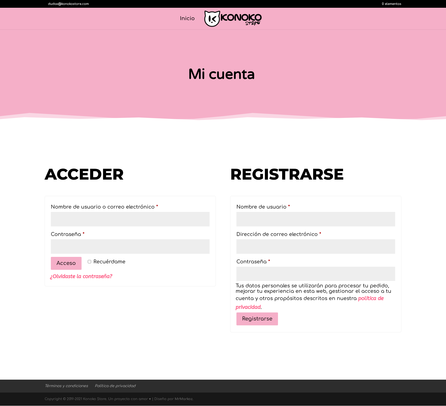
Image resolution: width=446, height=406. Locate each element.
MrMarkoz (184, 399)
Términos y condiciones (66, 386)
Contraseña (82, 234)
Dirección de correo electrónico (293, 234)
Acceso (66, 263)
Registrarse (257, 319)
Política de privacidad (115, 386)
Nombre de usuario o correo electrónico (119, 207)
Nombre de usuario (278, 207)
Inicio (187, 19)
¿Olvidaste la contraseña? (81, 276)
